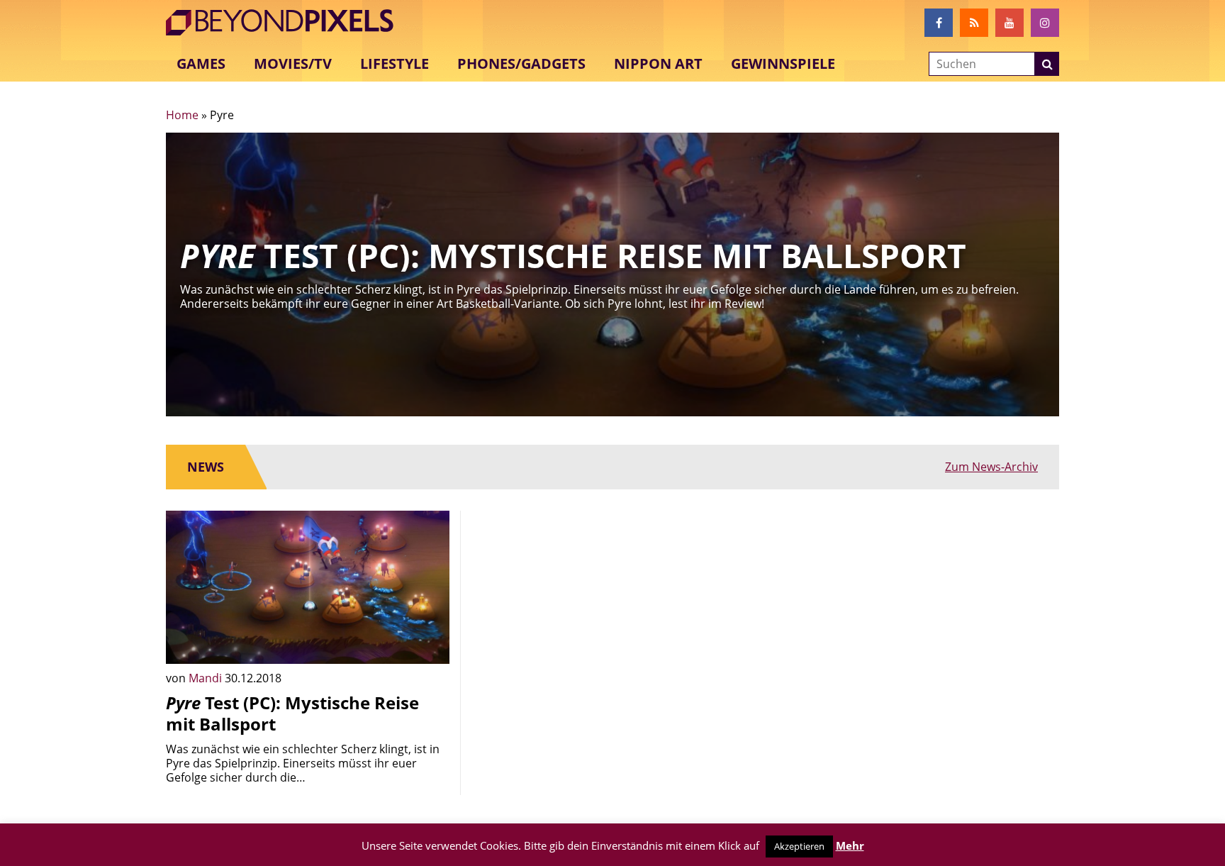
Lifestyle (394, 63)
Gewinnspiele (783, 63)
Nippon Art (658, 63)
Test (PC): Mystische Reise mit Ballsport (292, 713)
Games (201, 63)
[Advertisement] (612, 610)
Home (182, 115)
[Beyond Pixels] (286, 22)
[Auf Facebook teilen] (428, 642)
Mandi (207, 678)
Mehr (850, 845)
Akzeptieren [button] (799, 846)
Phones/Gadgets (521, 63)
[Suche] (1047, 64)
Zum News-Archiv (991, 466)
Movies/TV (293, 63)
